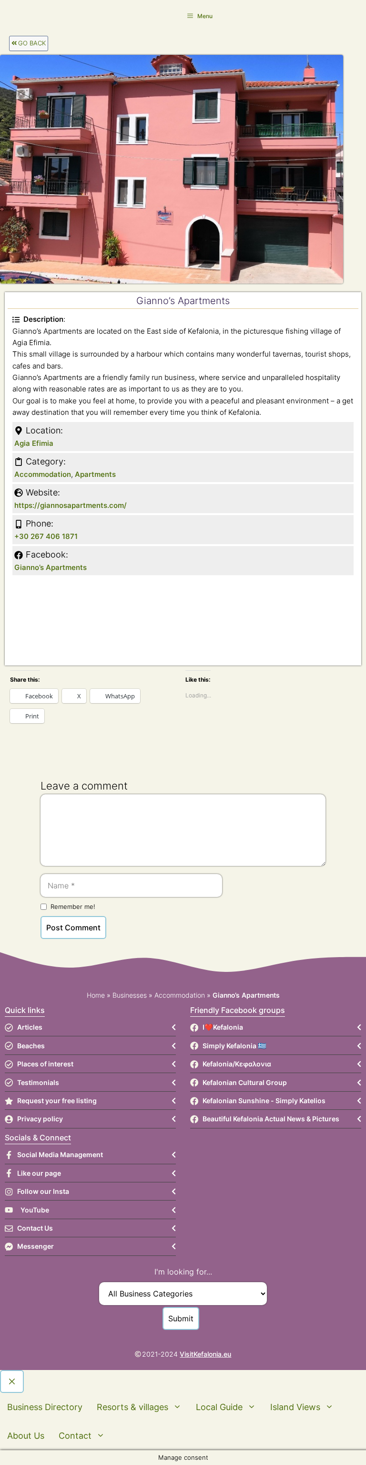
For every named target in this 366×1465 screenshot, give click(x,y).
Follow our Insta (43, 1191)
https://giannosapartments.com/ (70, 505)
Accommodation (42, 474)
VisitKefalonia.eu (205, 1354)
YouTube (34, 1210)
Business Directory (44, 1407)
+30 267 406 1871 (46, 536)
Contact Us (35, 1228)
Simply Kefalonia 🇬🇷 (234, 1046)
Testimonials (38, 1082)
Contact (75, 1436)
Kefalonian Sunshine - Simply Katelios (264, 1100)
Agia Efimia (33, 443)
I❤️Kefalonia (223, 1027)
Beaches (31, 1046)
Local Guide (219, 1407)
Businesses (129, 995)
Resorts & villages (132, 1407)
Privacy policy (40, 1119)
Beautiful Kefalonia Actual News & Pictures (271, 1119)
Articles (29, 1027)
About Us (25, 1436)
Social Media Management (60, 1154)
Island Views (295, 1407)
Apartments (95, 474)
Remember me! (73, 906)
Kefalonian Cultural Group (245, 1082)
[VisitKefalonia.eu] (19, 15)
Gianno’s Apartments (50, 567)
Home (96, 995)
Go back (32, 43)
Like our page (39, 1173)
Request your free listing (57, 1100)
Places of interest (45, 1064)
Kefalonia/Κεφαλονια (237, 1064)
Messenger (35, 1246)
